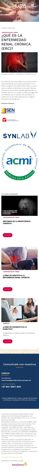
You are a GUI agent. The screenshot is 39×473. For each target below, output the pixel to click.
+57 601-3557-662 (11, 386)
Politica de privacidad (15, 457)
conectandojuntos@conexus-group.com (16, 380)
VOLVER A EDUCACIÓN (8, 28)
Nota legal (4, 457)
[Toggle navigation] (32, 5)
